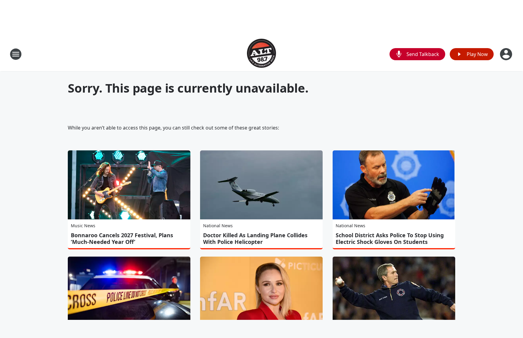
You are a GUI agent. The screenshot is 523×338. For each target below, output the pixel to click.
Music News (83, 225)
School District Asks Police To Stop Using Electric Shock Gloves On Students (390, 238)
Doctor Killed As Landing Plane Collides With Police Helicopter (255, 238)
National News (218, 225)
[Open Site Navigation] (16, 54)
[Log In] (506, 54)
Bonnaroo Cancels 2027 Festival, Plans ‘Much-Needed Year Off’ (122, 238)
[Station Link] (261, 54)
